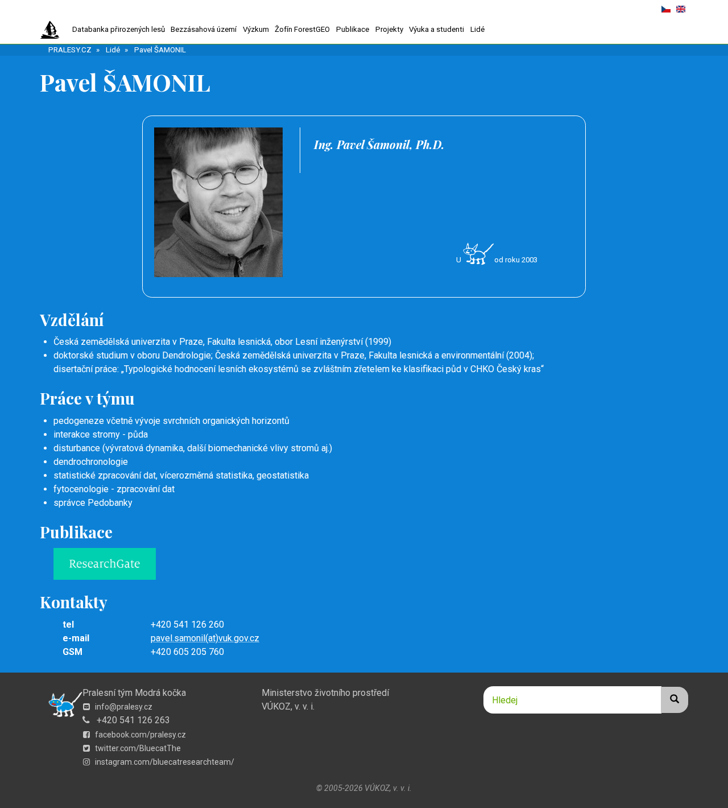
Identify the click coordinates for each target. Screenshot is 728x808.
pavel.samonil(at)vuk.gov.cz (205, 638)
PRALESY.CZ (70, 50)
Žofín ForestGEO (302, 29)
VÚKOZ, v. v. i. (288, 706)
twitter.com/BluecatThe (137, 748)
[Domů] (54, 30)
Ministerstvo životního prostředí (325, 692)
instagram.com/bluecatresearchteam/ (163, 761)
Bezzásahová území (204, 29)
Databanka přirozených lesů (118, 29)
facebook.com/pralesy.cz (139, 734)
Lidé (477, 29)
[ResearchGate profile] (370, 564)
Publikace (352, 29)
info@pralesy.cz (122, 706)
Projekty (389, 29)
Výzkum (256, 29)
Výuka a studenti (436, 29)
